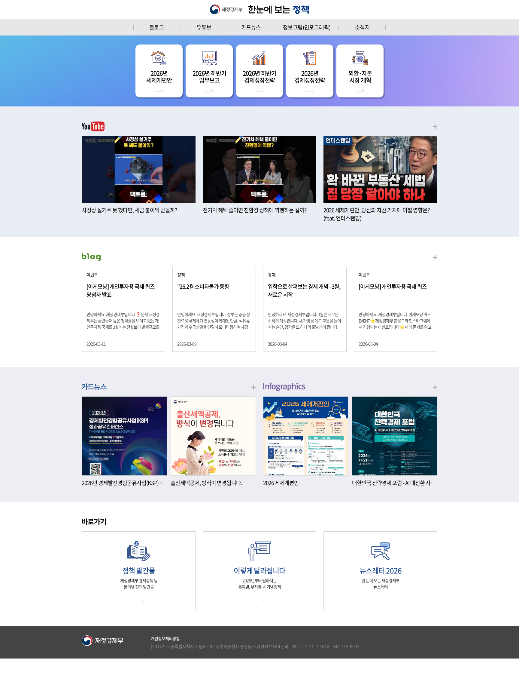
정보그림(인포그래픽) (306, 27)
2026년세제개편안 (159, 76)
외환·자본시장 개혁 (360, 76)
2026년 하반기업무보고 (209, 76)
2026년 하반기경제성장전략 (259, 76)
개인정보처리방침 (165, 638)
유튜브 (203, 27)
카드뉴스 (251, 27)
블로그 (156, 27)
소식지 (362, 27)
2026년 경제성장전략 (309, 76)
